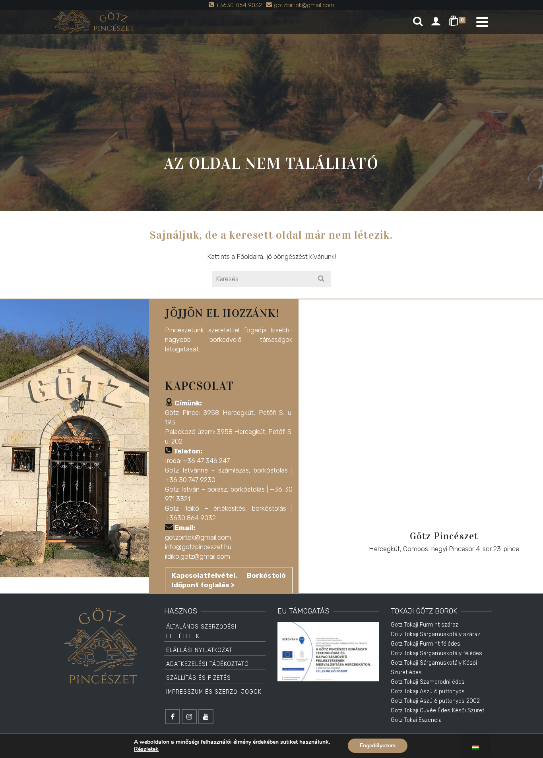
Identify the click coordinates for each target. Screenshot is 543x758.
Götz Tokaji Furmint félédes (425, 643)
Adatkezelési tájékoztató (207, 664)
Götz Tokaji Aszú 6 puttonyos (428, 691)
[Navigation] (482, 22)
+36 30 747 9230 (190, 480)
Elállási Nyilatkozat (199, 650)
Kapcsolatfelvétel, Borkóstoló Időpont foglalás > (228, 580)
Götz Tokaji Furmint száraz (424, 624)
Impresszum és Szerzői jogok (214, 692)
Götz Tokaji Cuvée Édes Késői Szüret (437, 710)
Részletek (146, 749)
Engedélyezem (378, 745)
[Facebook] (172, 716)
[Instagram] (189, 716)
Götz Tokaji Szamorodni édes (428, 682)
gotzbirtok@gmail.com (198, 537)
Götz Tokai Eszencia (416, 720)
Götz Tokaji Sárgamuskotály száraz (435, 634)
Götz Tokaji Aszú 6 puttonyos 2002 (435, 701)
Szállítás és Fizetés (198, 678)
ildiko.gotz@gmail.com (197, 556)
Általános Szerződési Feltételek (201, 631)
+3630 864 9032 (190, 518)
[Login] (436, 22)
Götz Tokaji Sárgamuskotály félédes (436, 653)
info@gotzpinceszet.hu (198, 547)
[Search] (418, 22)
